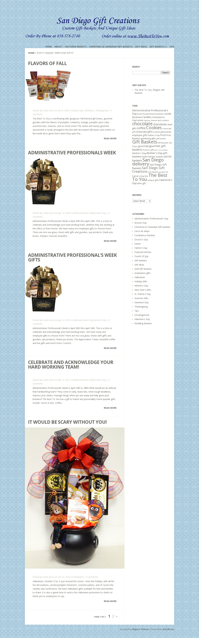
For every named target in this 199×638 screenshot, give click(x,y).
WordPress (168, 629)
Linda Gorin (48, 110)
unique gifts (153, 180)
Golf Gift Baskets (143, 268)
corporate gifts (144, 131)
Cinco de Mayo (142, 231)
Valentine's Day (142, 319)
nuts (144, 156)
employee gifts (140, 135)
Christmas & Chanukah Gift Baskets (111, 46)
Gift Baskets (157, 46)
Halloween (89, 110)
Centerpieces (158, 117)
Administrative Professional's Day (90, 212)
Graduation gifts (142, 273)
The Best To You (149, 177)
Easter (137, 243)
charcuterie (137, 120)
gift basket (161, 138)
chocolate (142, 123)
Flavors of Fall (47, 63)
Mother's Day (139, 153)
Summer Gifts (141, 298)
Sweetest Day (141, 302)
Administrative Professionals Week (72, 152)
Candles (146, 117)
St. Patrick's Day (142, 294)
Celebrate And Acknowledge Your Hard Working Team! (70, 364)
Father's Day (154, 135)
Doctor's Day (141, 239)
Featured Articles (142, 252)
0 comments (92, 576)
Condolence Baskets (144, 235)
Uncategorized (141, 314)
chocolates (160, 124)
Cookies (154, 127)
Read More (110, 138)
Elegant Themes (140, 629)
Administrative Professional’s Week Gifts (72, 257)
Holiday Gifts (140, 281)
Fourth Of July (141, 256)
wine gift (141, 183)
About (58, 46)
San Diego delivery (148, 162)
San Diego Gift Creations (148, 170)
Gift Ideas (141, 46)
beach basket (143, 114)
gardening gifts (148, 138)
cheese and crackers (160, 120)
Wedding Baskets (143, 323)
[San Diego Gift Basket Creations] (98, 36)
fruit (163, 135)
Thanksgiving (101, 110)
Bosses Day (77, 110)
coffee (141, 128)
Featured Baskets (75, 46)
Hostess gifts (148, 150)
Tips (171, 46)
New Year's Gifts (142, 289)
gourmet (143, 146)
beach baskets (157, 113)
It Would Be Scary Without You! (67, 422)
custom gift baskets (162, 131)
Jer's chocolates (161, 150)
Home (48, 46)
